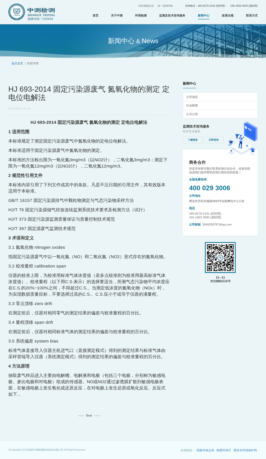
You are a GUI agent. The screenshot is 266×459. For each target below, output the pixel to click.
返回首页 (17, 63)
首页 (96, 15)
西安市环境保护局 (245, 450)
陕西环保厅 (224, 450)
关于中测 (117, 15)
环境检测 (141, 15)
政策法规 (228, 15)
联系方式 (252, 15)
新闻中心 (203, 15)
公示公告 (192, 114)
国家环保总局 (205, 450)
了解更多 (193, 139)
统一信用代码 (165, 5)
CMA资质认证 (146, 5)
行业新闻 (192, 105)
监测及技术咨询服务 (172, 15)
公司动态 (192, 97)
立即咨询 (214, 139)
